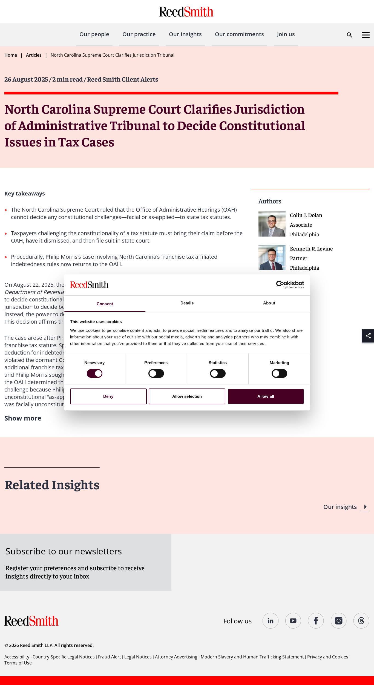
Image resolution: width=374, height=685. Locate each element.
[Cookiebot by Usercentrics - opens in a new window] (280, 285)
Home (10, 55)
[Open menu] (366, 35)
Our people (94, 34)
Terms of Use (18, 663)
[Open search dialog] (349, 35)
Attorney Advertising (176, 657)
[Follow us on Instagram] (339, 621)
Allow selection (187, 396)
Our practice (139, 34)
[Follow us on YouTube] (293, 621)
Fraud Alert (109, 657)
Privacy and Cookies (327, 657)
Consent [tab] (105, 303)
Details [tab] (187, 303)
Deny (108, 396)
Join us (286, 34)
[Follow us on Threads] (361, 621)
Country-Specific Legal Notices (64, 657)
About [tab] (269, 303)
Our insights (185, 34)
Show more (22, 417)
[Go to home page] (187, 11)
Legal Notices (138, 657)
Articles (34, 55)
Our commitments (239, 34)
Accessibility (16, 657)
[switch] (156, 373)
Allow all (265, 396)
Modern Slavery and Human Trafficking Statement (252, 657)
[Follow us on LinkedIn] (271, 621)
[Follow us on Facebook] (316, 621)
